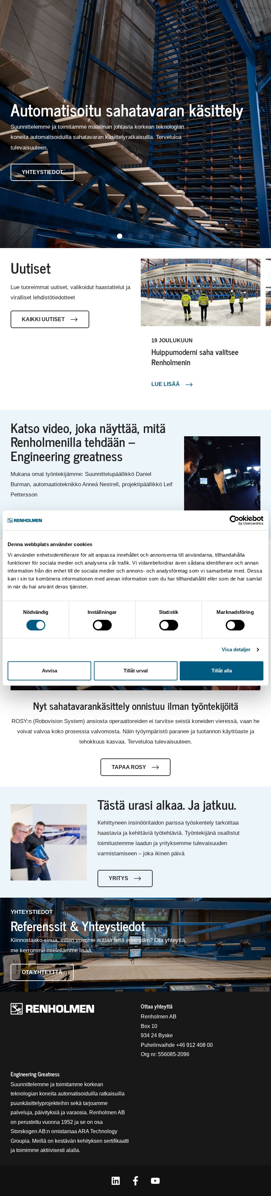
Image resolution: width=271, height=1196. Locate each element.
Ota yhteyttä (42, 972)
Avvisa (49, 670)
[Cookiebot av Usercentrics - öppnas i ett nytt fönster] (234, 520)
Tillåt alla (222, 670)
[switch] (102, 625)
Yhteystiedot (42, 172)
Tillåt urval (136, 670)
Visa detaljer (236, 649)
